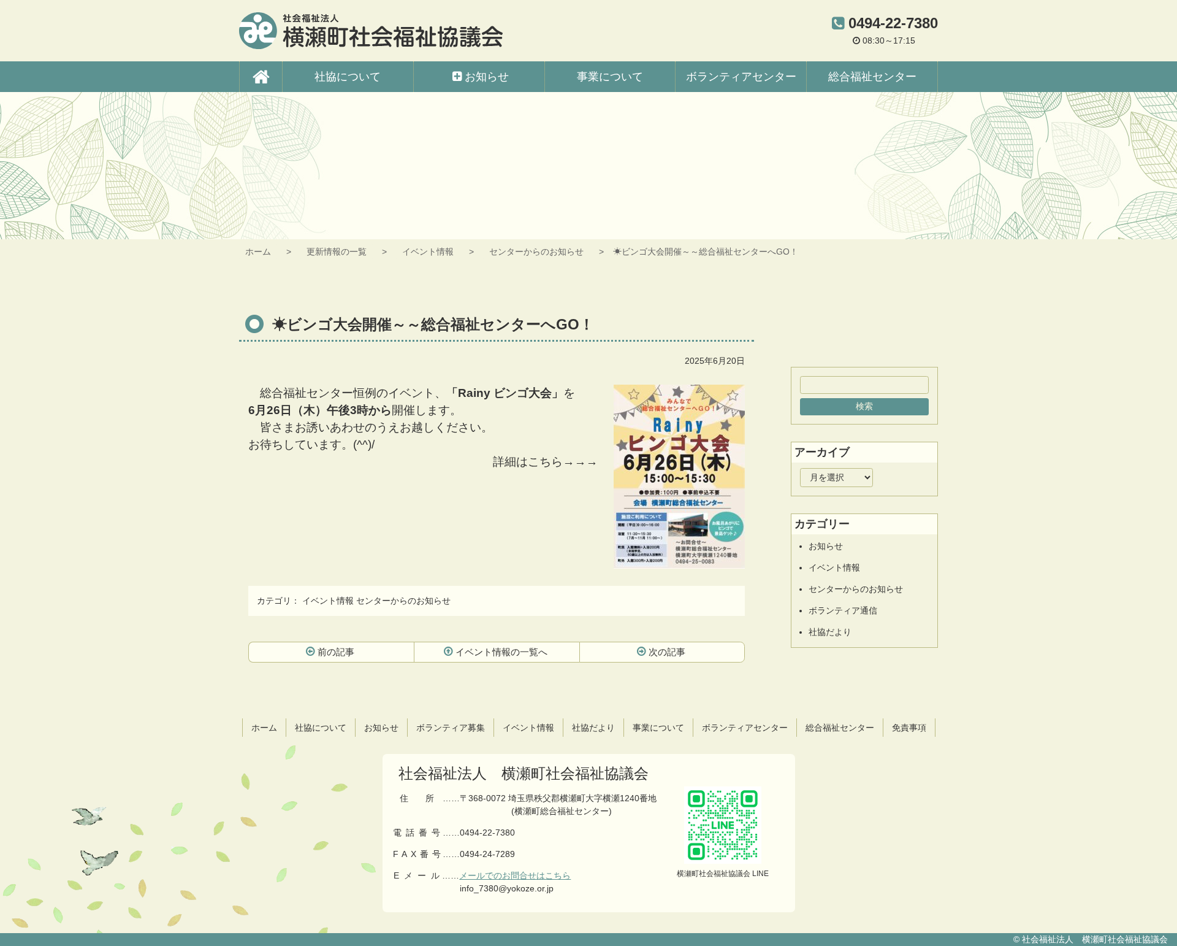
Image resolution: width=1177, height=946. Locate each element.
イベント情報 (428, 251)
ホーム (258, 251)
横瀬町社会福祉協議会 (371, 30)
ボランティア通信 (843, 610)
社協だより (830, 632)
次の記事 (667, 652)
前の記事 (336, 652)
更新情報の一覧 (337, 251)
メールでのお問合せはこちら (515, 875)
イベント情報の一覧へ (501, 652)
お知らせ (826, 546)
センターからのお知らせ (536, 251)
